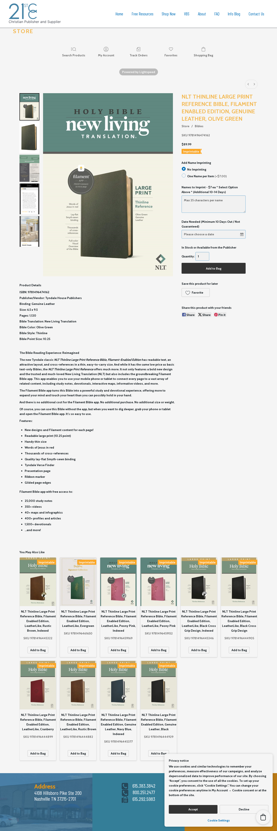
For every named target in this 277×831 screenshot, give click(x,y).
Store (185, 126)
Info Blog (234, 13)
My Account (106, 55)
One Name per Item (207, 176)
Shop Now (169, 13)
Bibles (199, 126)
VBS (186, 13)
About (202, 13)
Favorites (170, 55)
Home (119, 13)
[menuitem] (248, 84)
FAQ (216, 13)
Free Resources (142, 13)
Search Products (73, 55)
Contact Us (256, 13)
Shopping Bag (203, 55)
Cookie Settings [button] (219, 820)
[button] (195, 292)
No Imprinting (196, 169)
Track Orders (139, 55)
